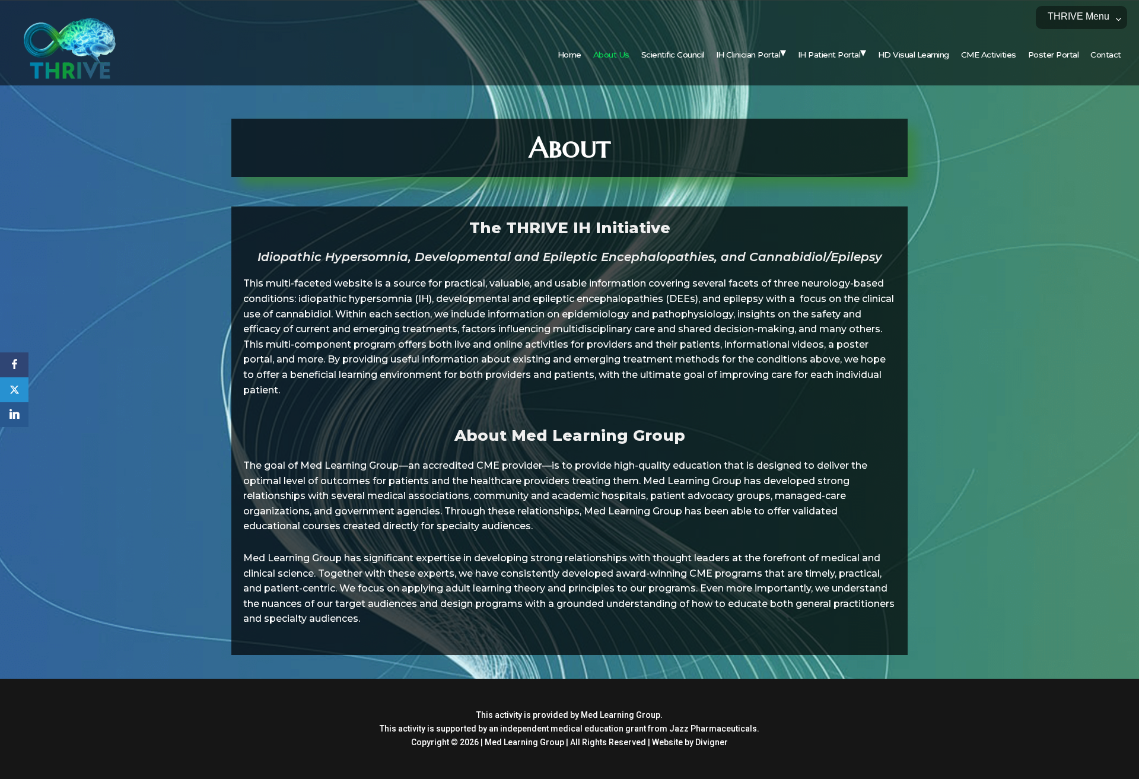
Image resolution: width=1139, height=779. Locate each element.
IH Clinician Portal (748, 54)
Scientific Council (672, 54)
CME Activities (988, 54)
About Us (611, 54)
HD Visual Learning (913, 54)
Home (569, 54)
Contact (1105, 54)
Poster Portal (1053, 54)
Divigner (711, 742)
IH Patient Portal (829, 54)
